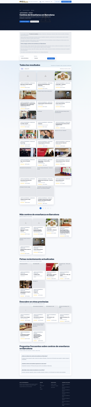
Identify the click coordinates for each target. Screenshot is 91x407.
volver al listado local (34, 52)
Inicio (40, 1)
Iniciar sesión (57, 1)
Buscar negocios (51, 58)
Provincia (35, 56)
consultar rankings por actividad (58, 40)
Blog (51, 1)
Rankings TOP (47, 1)
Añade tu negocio (53, 384)
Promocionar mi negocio (66, 1)
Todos (22, 68)
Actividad (22, 56)
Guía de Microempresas (28, 386)
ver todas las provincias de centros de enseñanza (43, 40)
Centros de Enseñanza (26, 10)
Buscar (43, 1)
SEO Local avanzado (34, 21)
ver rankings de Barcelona (34, 41)
